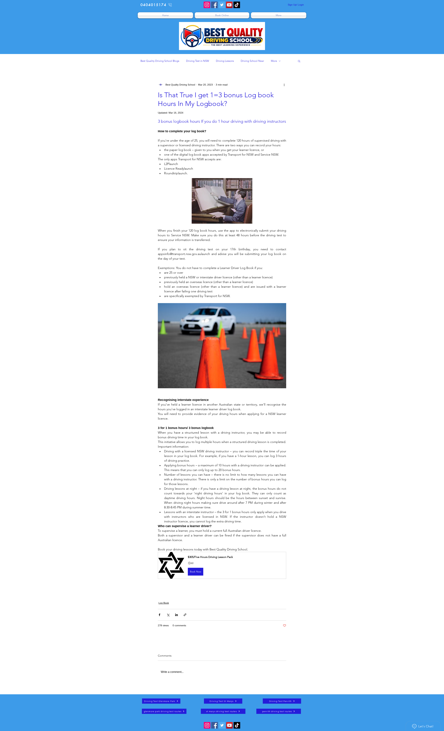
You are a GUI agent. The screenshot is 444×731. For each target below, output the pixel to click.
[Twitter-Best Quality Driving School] (222, 5)
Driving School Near (252, 60)
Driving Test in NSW (197, 60)
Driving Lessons (225, 60)
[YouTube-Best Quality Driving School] (229, 5)
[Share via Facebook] (159, 614)
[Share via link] (185, 614)
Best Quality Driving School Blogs (159, 60)
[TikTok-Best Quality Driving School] (236, 5)
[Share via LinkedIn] (176, 614)
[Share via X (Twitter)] (168, 614)
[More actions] (284, 85)
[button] (299, 61)
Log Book (164, 603)
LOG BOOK (166, 594)
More (274, 60)
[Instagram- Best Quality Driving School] (207, 5)
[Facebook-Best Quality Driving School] (214, 5)
